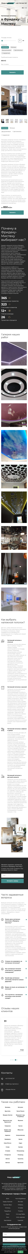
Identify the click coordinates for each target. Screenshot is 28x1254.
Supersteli (20, 1220)
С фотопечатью (18, 50)
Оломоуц (7, 1208)
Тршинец (20, 1158)
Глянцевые (5, 47)
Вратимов (20, 1162)
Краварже (8, 1139)
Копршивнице (20, 1135)
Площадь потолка (6, 37)
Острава (7, 1151)
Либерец (20, 1205)
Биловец (7, 1107)
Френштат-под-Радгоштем (7, 1121)
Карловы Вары (7, 1205)
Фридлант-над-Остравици (20, 1115)
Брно (7, 1198)
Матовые (13, 47)
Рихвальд (20, 1155)
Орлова (20, 1147)
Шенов (8, 1158)
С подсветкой (6, 53)
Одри (20, 1143)
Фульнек (20, 1120)
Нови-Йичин (7, 1143)
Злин (7, 1217)
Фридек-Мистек (7, 1115)
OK (20, 1252)
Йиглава (20, 1201)
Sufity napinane (20, 1217)
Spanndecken (7, 1220)
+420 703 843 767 (21, 3)
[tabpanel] (14, 1035)
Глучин (20, 1126)
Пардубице (7, 1211)
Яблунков (20, 1130)
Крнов (20, 1139)
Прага (7, 1214)
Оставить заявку (12, 881)
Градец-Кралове (7, 1201)
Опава (7, 1147)
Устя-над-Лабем (20, 1214)
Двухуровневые (6, 50)
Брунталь (7, 1111)
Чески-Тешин (20, 1111)
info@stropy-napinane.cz (12, 1084)
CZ (26, 8)
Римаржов (8, 1155)
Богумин (20, 1107)
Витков (8, 1162)
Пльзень (20, 1211)
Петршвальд (20, 1151)
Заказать (12, 72)
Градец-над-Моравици (7, 1130)
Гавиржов (8, 1126)
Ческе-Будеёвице (20, 1198)
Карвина (7, 1135)
